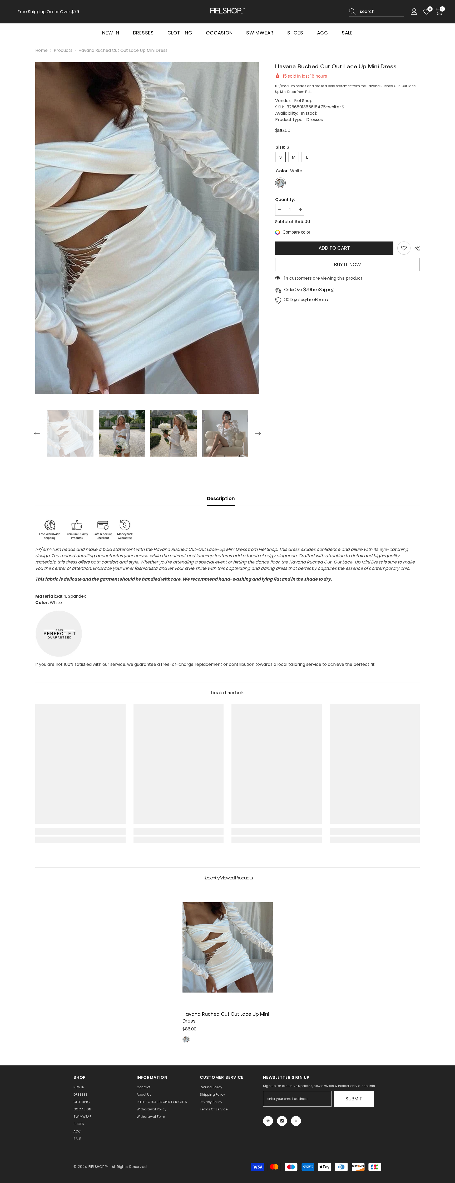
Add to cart (334, 248)
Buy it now (347, 264)
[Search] (376, 12)
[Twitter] (296, 1121)
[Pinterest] (268, 1121)
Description (221, 498)
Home (41, 50)
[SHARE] (415, 248)
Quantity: (285, 200)
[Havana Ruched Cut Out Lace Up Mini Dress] (227, 947)
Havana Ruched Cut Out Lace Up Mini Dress (225, 1017)
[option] (147, 228)
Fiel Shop (303, 101)
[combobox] (382, 12)
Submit (353, 1098)
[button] (37, 433)
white (186, 1039)
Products (63, 50)
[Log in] (414, 11)
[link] (404, 248)
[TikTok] (282, 1121)
